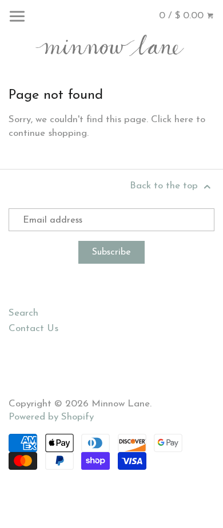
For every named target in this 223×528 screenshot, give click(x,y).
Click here (172, 119)
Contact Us (33, 328)
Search (23, 313)
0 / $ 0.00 (182, 16)
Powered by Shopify (51, 417)
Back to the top (165, 186)
